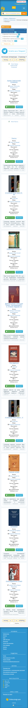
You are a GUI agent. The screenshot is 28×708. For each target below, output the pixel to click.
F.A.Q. (4, 656)
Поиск (24, 13)
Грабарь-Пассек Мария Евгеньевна (15, 585)
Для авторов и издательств (10, 672)
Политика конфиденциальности (11, 661)
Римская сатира (14, 472)
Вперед (21, 60)
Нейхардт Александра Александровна (14, 311)
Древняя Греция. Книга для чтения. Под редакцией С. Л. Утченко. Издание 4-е (14, 305)
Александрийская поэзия (14, 581)
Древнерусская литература (11, 36)
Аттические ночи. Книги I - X (14, 417)
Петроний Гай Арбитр (14, 530)
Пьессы (14, 138)
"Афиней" (14, 367)
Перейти (17, 623)
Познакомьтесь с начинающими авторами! (14, 670)
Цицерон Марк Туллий (14, 253)
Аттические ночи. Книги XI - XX (14, 193)
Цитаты (5, 647)
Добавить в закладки (21, 4)
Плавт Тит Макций (14, 142)
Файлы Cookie (6, 659)
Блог (4, 637)
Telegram (7, 685)
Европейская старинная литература (13, 38)
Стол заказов (6, 645)
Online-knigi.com (15, 699)
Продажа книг (6, 668)
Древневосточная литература (12, 34)
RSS (6, 687)
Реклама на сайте (7, 694)
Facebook (7, 682)
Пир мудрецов (14, 363)
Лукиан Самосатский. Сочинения (14, 81)
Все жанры (6, 27)
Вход (14, 7)
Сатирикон (14, 527)
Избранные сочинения (14, 249)
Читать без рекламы (8, 643)
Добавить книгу (21, 1)
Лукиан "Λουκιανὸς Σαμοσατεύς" (15, 86)
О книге (20, 107)
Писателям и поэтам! (8, 674)
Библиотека (6, 634)
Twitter (6, 684)
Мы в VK (7, 681)
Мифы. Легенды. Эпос (10, 41)
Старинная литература (8, 30)
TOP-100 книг (6, 639)
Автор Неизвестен (14, 476)
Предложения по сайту (9, 657)
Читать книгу (10, 107)
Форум (5, 649)
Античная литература (10, 32)
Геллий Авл (15, 198)
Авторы (5, 636)
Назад (6, 60)
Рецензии (5, 641)
